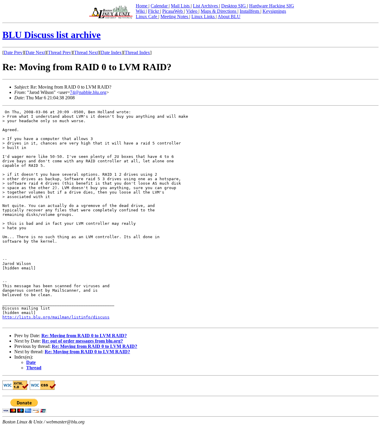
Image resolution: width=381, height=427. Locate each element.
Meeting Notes (174, 16)
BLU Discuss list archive (51, 34)
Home (142, 5)
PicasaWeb (173, 11)
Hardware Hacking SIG (271, 5)
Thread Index (137, 52)
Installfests (250, 11)
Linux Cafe (147, 16)
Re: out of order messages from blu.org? (82, 340)
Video (192, 11)
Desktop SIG (234, 5)
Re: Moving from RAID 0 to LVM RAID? (84, 335)
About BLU (229, 16)
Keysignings (274, 11)
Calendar (160, 5)
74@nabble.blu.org (88, 92)
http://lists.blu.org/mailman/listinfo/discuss (56, 317)
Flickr (154, 11)
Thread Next (86, 52)
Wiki (141, 11)
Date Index (111, 52)
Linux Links (203, 16)
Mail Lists (181, 5)
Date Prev (13, 52)
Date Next (35, 52)
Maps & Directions (219, 11)
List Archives (206, 5)
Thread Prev (59, 52)
